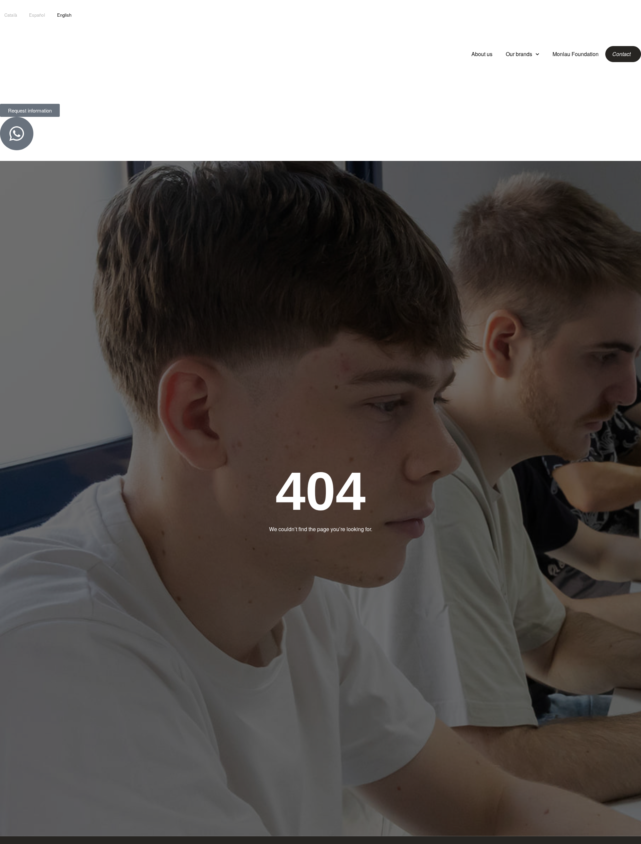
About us (481, 54)
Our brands (519, 54)
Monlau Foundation (576, 54)
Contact (621, 54)
